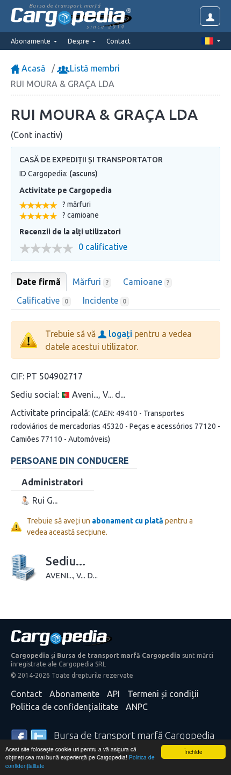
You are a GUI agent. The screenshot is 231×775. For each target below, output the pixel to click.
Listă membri (94, 68)
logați (119, 334)
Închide (193, 752)
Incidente (105, 300)
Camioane (146, 281)
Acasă (32, 68)
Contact (118, 41)
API (113, 694)
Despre (79, 41)
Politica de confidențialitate (64, 707)
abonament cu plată (127, 520)
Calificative (42, 300)
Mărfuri (91, 281)
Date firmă (39, 281)
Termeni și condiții (163, 694)
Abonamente (74, 694)
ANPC (137, 707)
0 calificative (102, 247)
